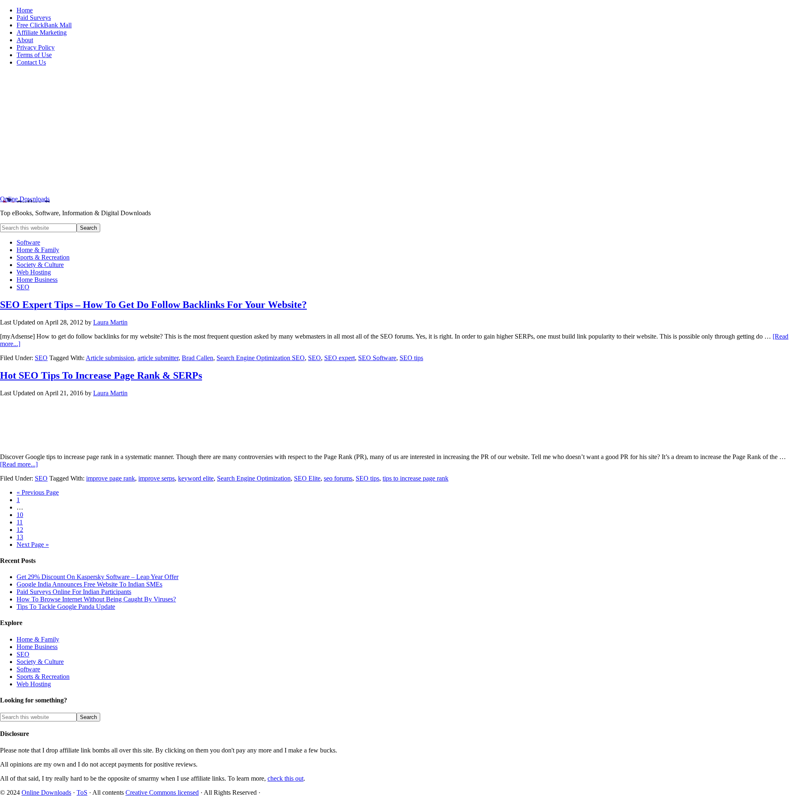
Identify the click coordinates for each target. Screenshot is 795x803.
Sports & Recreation (43, 676)
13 (20, 537)
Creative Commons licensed (162, 792)
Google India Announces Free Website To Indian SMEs (89, 584)
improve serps (156, 478)
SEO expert (339, 357)
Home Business (37, 646)
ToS (82, 792)
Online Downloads (25, 198)
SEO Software (377, 357)
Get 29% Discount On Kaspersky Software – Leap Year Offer (97, 576)
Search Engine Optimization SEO (261, 357)
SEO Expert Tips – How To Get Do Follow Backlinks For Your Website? (153, 304)
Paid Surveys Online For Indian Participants (74, 591)
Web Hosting (34, 684)
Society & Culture (40, 661)
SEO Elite (307, 478)
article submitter (157, 357)
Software (28, 669)
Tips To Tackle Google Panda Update (66, 606)
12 (20, 529)
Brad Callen (197, 357)
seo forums (338, 478)
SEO (41, 357)
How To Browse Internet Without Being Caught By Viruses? (96, 599)
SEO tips (411, 357)
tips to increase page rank (415, 478)
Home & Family (38, 639)
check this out (285, 778)
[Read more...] (19, 464)
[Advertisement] (397, 131)
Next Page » (33, 544)
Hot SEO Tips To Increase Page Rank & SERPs (101, 375)
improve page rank (110, 478)
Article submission (110, 357)
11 (20, 522)
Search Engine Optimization (254, 478)
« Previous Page (38, 492)
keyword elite (196, 478)
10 (20, 514)
